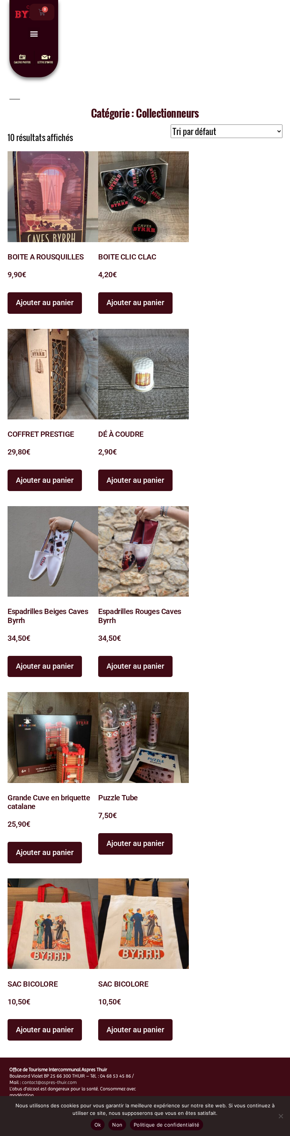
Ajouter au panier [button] (45, 302)
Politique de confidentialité (166, 1125)
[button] (34, 33)
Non (117, 1125)
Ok (97, 1125)
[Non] (280, 1116)
